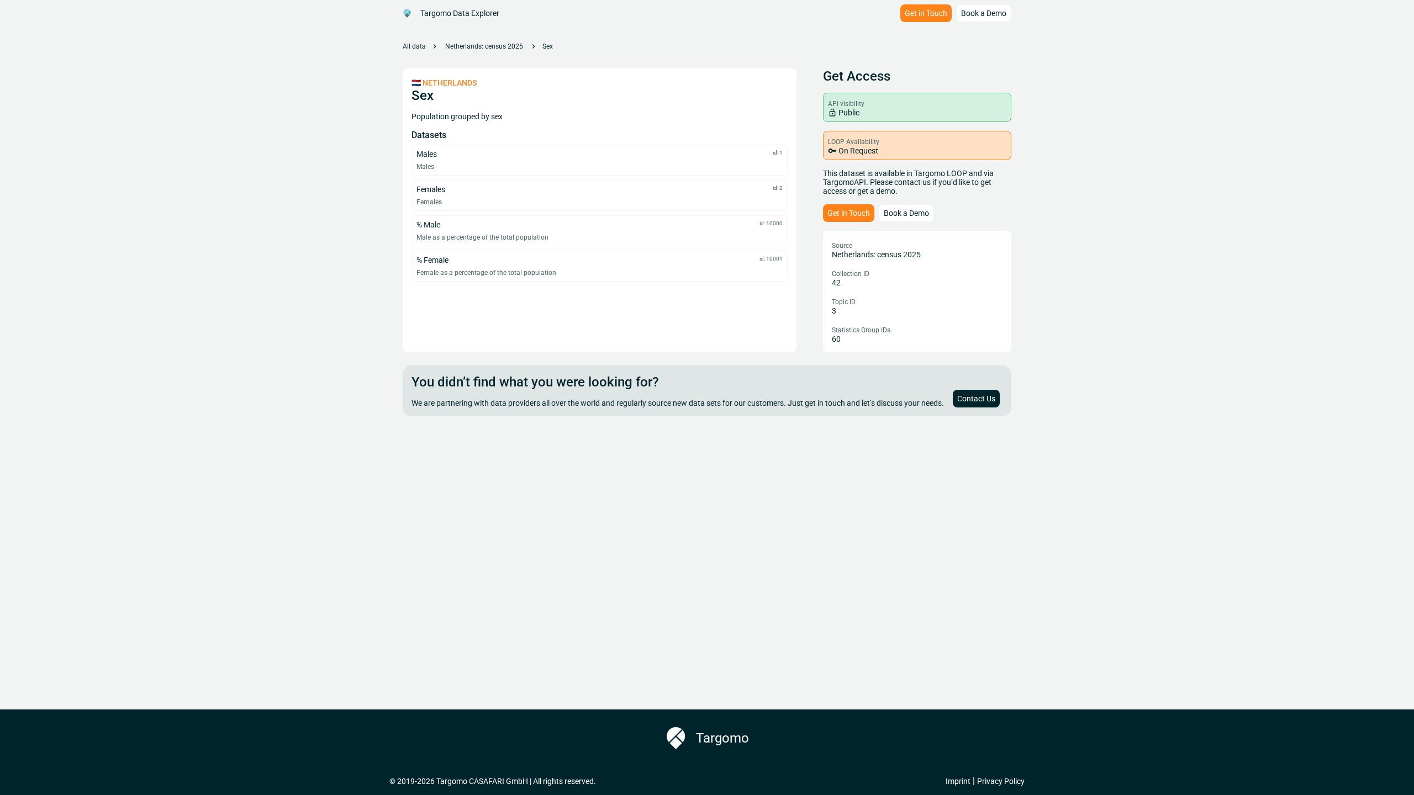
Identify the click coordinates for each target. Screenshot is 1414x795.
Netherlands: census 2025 (484, 46)
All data (414, 46)
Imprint (958, 781)
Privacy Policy (1001, 781)
